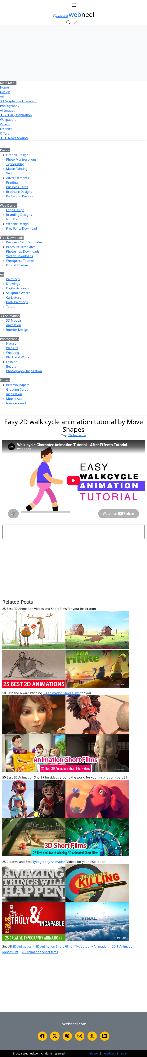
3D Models (14, 320)
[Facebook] (42, 1036)
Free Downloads (12, 238)
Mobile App (14, 399)
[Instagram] (79, 1036)
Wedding (12, 353)
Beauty (11, 366)
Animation (13, 325)
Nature (11, 343)
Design (5, 92)
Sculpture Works (18, 293)
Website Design (17, 224)
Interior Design (17, 330)
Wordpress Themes (20, 261)
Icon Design (14, 219)
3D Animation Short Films (61, 693)
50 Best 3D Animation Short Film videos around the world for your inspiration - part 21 (64, 777)
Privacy (93, 1053)
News (14, 138)
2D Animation (77, 435)
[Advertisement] (73, 53)
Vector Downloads (19, 256)
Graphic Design (17, 155)
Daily (16, 115)
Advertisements (17, 178)
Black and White (17, 357)
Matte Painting (17, 169)
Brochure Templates (20, 247)
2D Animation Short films (40, 952)
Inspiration (14, 394)
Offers (4, 133)
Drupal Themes (17, 265)
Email (123, 1053)
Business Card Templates (24, 242)
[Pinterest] (67, 1036)
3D (18, 101)
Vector (11, 173)
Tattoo (11, 307)
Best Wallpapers (17, 385)
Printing (12, 182)
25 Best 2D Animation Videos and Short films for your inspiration (49, 609)
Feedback (110, 1053)
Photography (9, 106)
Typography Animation (49, 862)
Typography (15, 164)
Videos (5, 124)
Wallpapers (8, 119)
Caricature (13, 297)
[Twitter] (55, 1036)
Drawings (13, 284)
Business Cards (17, 187)
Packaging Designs (20, 196)
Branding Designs (19, 215)
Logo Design (15, 210)
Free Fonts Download (21, 228)
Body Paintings (17, 302)
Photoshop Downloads (22, 251)
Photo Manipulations (21, 159)
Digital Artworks (18, 288)
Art (2, 96)
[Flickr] (92, 1036)
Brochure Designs (19, 192)
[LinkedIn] (104, 1036)
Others (5, 380)
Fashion (11, 362)
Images (7, 110)
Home (4, 87)
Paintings (13, 279)
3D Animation (10, 316)
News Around (16, 403)
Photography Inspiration (24, 371)
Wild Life (12, 348)
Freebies (6, 129)
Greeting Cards (17, 389)
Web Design (8, 205)
